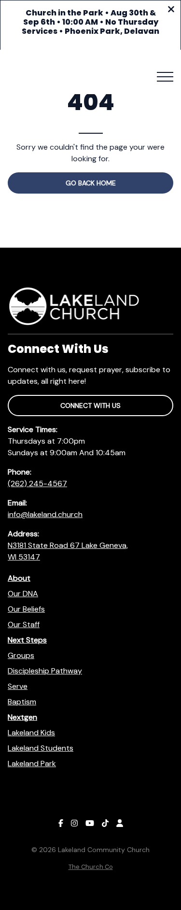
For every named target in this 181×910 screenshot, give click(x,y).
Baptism (22, 702)
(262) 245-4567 (37, 483)
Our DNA (23, 593)
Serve (18, 686)
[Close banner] (171, 10)
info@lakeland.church (45, 514)
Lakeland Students (40, 748)
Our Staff (24, 624)
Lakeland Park (32, 763)
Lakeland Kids (31, 733)
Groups (21, 655)
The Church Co (91, 867)
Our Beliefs (26, 609)
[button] (165, 77)
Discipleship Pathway (45, 671)
